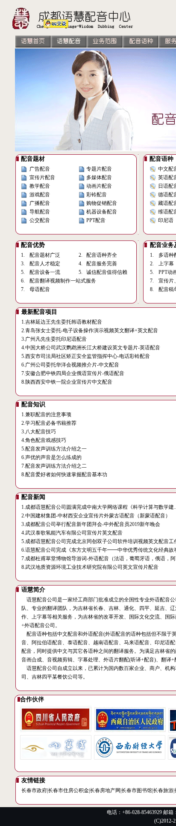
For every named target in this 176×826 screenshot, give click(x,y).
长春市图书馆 (136, 790)
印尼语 (165, 220)
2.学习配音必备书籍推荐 (48, 423)
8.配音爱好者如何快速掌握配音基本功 (64, 475)
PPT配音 (96, 220)
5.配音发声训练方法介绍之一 (54, 449)
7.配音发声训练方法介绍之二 (54, 466)
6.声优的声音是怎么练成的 (51, 457)
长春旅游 (163, 790)
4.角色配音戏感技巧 (43, 440)
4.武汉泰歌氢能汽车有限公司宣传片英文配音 (72, 533)
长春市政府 (34, 790)
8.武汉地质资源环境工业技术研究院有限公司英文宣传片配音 (89, 567)
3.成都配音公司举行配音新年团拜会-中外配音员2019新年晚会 (90, 524)
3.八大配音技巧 (38, 432)
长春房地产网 (105, 790)
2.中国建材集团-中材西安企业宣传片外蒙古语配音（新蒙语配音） (95, 516)
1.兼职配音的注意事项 (46, 414)
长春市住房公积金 (68, 790)
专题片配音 (99, 169)
